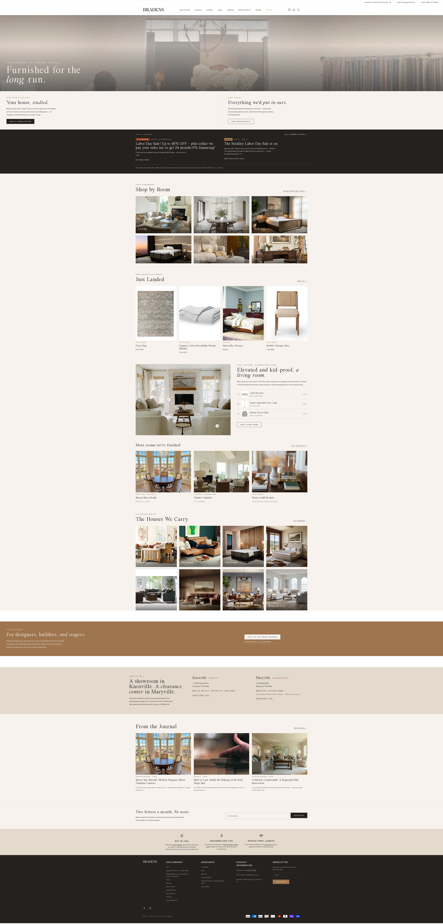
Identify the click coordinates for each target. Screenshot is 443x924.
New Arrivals (185, 10)
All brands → (300, 521)
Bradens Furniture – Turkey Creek (177, 870)
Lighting (230, 10)
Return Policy (170, 886)
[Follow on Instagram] (150, 908)
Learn (203, 870)
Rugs (220, 10)
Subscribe (299, 815)
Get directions (142, 160)
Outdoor (210, 10)
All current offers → (296, 134)
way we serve (268, 844)
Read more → (300, 728)
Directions (198, 695)
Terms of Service (171, 900)
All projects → (299, 446)
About (168, 880)
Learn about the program (257, 642)
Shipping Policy (171, 890)
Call (207, 695)
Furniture (198, 10)
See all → (302, 281)
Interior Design (206, 877)
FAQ (167, 867)
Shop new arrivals (241, 121)
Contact (169, 897)
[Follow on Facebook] (144, 908)
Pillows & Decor (244, 10)
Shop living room (249, 425)
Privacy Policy (170, 893)
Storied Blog (205, 886)
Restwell (204, 874)
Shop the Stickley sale (234, 158)
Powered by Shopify (166, 916)
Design (258, 10)
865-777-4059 (251, 870)
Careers (169, 883)
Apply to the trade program (262, 637)
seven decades (177, 845)
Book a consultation (20, 121)
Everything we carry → (295, 191)
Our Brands (205, 867)
